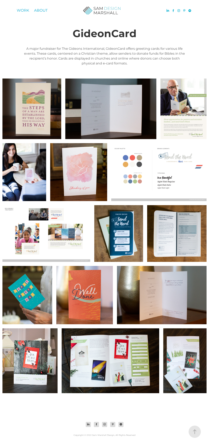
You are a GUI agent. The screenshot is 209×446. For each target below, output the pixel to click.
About (41, 10)
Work (23, 10)
